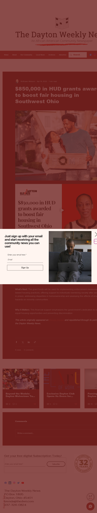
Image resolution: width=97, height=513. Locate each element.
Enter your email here (16, 255)
